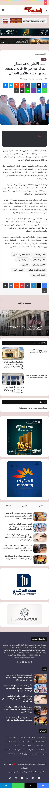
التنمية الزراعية (38, 260)
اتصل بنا (27, 772)
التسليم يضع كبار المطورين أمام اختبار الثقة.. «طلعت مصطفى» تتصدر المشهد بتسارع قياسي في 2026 (18, 516)
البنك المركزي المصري (39, 741)
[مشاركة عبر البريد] (22, 90)
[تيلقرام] (39, 90)
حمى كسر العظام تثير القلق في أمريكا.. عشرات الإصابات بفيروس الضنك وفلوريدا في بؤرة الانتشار (17, 547)
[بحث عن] (46, 11)
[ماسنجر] (5, 85)
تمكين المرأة (17, 270)
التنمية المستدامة (41, 745)
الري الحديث (22, 260)
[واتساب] (44, 90)
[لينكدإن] (33, 85)
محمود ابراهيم (41, 79)
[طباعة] (16, 90)
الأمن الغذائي (39, 254)
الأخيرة (40, 506)
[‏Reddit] (16, 85)
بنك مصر (7, 750)
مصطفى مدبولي (35, 754)
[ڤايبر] (33, 90)
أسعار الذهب (42, 737)
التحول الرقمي (11, 741)
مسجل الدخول (32, 408)
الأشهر (24, 506)
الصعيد (24, 265)
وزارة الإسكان (23, 754)
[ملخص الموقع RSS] (17, 662)
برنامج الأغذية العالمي (36, 270)
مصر (44, 754)
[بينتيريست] (22, 85)
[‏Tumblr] (27, 85)
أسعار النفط (31, 737)
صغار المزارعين (38, 275)
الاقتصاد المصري (11, 737)
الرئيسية (42, 54)
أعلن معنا (34, 772)
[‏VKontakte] (11, 285)
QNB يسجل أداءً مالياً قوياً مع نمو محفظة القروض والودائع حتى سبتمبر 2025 (14, 389)
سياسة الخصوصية (17, 772)
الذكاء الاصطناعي (27, 745)
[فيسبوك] (44, 85)
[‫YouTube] (23, 662)
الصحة (17, 745)
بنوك (36, 54)
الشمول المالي (38, 265)
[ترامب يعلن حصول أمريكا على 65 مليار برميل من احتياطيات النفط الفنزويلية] (40, 559)
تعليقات (8, 506)
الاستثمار (22, 737)
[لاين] (27, 90)
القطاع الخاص (17, 750)
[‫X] (39, 85)
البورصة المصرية (24, 741)
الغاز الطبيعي (29, 750)
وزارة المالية (11, 754)
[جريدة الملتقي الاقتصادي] (33, 10)
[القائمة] (3, 11)
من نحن (7, 772)
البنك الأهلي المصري (21, 254)
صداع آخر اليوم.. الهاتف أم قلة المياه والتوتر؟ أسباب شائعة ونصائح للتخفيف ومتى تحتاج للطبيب (18, 537)
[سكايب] (11, 85)
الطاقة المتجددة (41, 750)
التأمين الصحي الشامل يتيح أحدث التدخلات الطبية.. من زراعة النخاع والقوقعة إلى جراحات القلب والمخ (20, 526)
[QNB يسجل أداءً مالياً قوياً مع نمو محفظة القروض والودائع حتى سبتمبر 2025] (13, 379)
